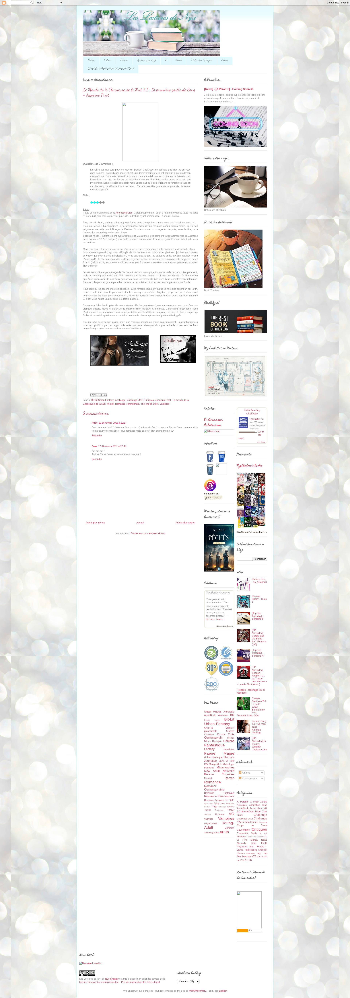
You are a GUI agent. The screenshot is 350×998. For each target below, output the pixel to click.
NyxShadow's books (249, 466)
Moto (219, 764)
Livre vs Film (226, 761)
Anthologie (228, 712)
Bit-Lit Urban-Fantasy (102, 400)
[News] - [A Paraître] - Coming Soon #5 (228, 89)
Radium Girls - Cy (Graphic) (259, 580)
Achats (263, 802)
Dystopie (216, 741)
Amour (207, 711)
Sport (222, 804)
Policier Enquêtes (219, 774)
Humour (229, 757)
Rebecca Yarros (214, 619)
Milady (110, 403)
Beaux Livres (211, 720)
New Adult (212, 770)
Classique (209, 734)
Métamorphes (225, 767)
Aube (95, 422)
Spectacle (208, 804)
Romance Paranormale (127, 403)
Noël (253, 843)
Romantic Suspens (214, 800)
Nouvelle (228, 770)
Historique (217, 757)
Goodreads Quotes (224, 626)
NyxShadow (255, 418)
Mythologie (228, 764)
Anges (217, 711)
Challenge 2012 (135, 400)
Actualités (242, 805)
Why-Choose (210, 823)
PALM (264, 843)
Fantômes (229, 749)
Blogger (223, 990)
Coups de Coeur (252, 825)
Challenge (120, 400)
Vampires (165, 403)
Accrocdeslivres (124, 212)
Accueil (140, 522)
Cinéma (124, 60)
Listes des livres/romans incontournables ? (110, 69)
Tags (214, 806)
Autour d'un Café (146, 60)
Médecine (209, 767)
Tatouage (222, 807)
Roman (229, 778)
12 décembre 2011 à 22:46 (112, 446)
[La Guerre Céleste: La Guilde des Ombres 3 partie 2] (262, 524)
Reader (91, 60)
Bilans (107, 60)
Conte (231, 734)
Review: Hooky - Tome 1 (259, 599)
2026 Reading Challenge (252, 411)
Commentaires (249, 778)
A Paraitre (242, 801)
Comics (221, 734)
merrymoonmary (197, 990)
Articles (245, 772)
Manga (212, 764)
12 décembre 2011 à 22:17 (113, 422)
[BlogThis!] (95, 395)
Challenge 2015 (245, 818)
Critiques (149, 400)
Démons (228, 741)
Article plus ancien (185, 522)
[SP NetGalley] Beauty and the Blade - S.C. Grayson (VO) (259, 637)
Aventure (223, 715)
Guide (207, 757)
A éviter (254, 802)
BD (232, 715)
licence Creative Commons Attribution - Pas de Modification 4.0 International (119, 982)
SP (232, 799)
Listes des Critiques (202, 60)
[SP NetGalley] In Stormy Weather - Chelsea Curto (259, 744)
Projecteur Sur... (245, 846)
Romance (212, 782)
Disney (230, 738)
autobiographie (211, 832)
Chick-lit (208, 727)
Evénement (242, 833)
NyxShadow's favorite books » (252, 532)
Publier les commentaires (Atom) (148, 533)
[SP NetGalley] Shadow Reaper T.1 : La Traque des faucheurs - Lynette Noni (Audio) (252, 676)
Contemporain (213, 737)
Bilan (257, 811)
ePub (224, 832)
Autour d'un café (258, 808)
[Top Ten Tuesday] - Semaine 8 (257, 616)
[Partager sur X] (98, 395)
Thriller (230, 810)
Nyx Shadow (111, 978)
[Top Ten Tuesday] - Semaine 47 (258, 653)
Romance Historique (219, 793)
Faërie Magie (219, 753)
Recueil (208, 778)
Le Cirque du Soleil (253, 837)
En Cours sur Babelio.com (213, 422)
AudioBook (210, 715)
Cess (94, 446)
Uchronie (219, 814)
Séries (224, 60)
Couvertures (243, 829)
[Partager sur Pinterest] (105, 395)
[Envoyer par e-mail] (92, 395)
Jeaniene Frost (163, 400)
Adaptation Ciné (258, 805)
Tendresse (219, 810)
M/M (206, 764)
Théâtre (207, 814)
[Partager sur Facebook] (102, 395)
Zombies (229, 828)
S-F (227, 800)
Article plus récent (95, 522)
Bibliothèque (248, 811)
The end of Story (149, 403)
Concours (263, 822)
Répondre (97, 435)
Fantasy (209, 749)
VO (231, 814)
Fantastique (214, 745)
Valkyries (208, 819)
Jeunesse (210, 760)
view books (261, 442)
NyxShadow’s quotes (218, 592)
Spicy (216, 803)
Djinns (207, 741)
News (179, 60)
